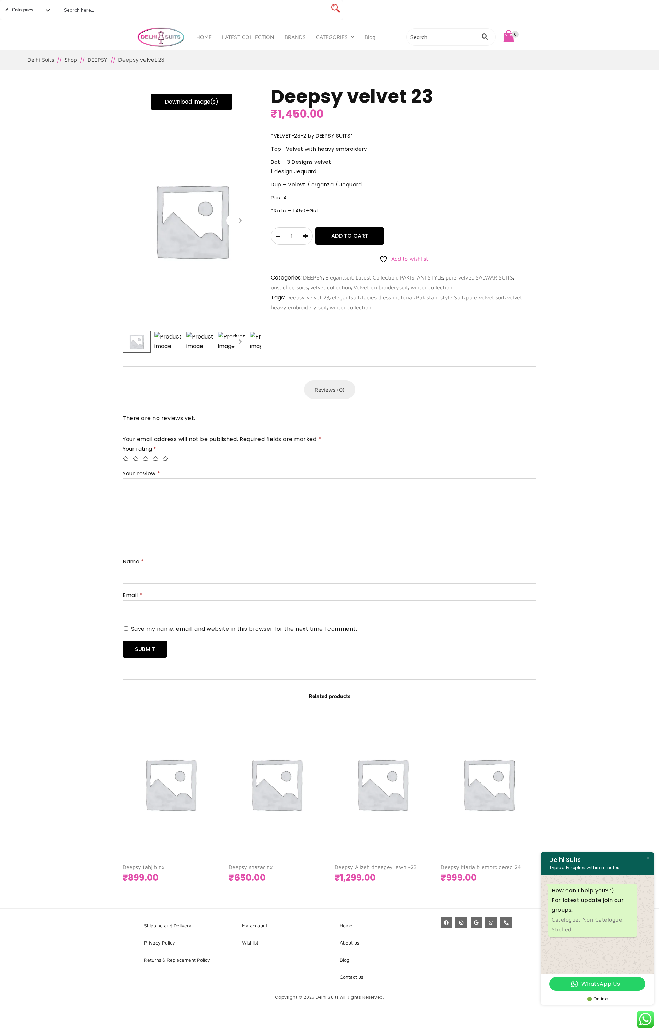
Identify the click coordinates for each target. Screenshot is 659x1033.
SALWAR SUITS (494, 277)
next (240, 220)
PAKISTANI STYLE (421, 277)
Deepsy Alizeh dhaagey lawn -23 (376, 867)
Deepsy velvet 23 (308, 297)
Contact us (351, 977)
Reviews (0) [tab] (330, 390)
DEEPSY (313, 277)
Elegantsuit (339, 277)
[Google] (476, 923)
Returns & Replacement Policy (177, 960)
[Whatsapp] (491, 923)
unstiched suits (289, 287)
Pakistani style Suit (440, 297)
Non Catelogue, (603, 919)
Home (346, 925)
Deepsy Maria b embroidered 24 (481, 867)
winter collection (431, 287)
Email (132, 595)
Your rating (139, 449)
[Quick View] (191, 820)
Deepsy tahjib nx (144, 867)
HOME (204, 37)
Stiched (561, 929)
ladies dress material (388, 297)
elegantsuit (346, 297)
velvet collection (330, 287)
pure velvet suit (485, 297)
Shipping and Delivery (168, 925)
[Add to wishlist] (204, 820)
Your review (141, 473)
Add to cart (349, 236)
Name (133, 562)
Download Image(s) (191, 102)
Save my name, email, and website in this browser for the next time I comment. (244, 629)
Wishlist (250, 943)
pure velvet (459, 277)
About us (349, 943)
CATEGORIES (332, 37)
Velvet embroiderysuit (381, 287)
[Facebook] (446, 923)
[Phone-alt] (506, 923)
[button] (335, 37)
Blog (370, 37)
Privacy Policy (159, 943)
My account (254, 925)
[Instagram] (461, 923)
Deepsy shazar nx (251, 867)
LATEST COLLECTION (248, 37)
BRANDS (295, 37)
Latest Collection (376, 277)
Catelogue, (567, 919)
